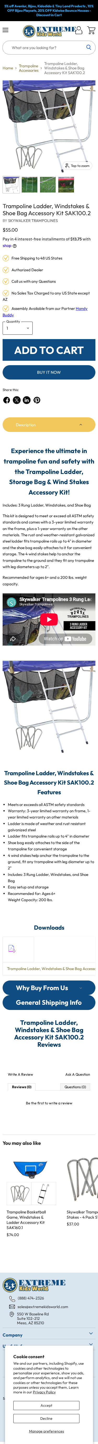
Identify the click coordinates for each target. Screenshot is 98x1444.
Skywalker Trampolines (33, 220)
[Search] (89, 47)
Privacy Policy (44, 1392)
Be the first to (49, 1103)
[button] (49, 424)
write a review (60, 1103)
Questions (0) (75, 1087)
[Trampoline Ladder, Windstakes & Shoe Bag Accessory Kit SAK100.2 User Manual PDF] (11, 955)
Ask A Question (77, 1074)
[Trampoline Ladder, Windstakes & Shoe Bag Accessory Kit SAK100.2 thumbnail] (11, 184)
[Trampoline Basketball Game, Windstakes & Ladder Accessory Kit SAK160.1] (31, 1180)
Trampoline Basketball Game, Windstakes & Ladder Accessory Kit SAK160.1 (26, 1220)
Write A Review (20, 1074)
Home (8, 68)
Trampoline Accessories (28, 68)
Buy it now (49, 372)
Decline (46, 1418)
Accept (46, 1405)
